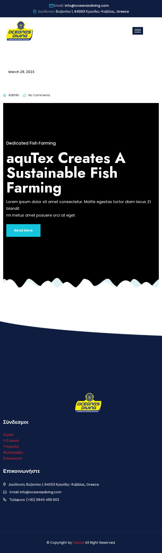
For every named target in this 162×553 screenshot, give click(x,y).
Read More (23, 230)
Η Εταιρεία (11, 440)
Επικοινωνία (12, 458)
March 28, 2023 (21, 71)
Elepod (78, 542)
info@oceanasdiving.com (87, 5)
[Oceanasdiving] (19, 30)
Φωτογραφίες (13, 452)
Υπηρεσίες (11, 446)
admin (13, 95)
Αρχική (8, 434)
